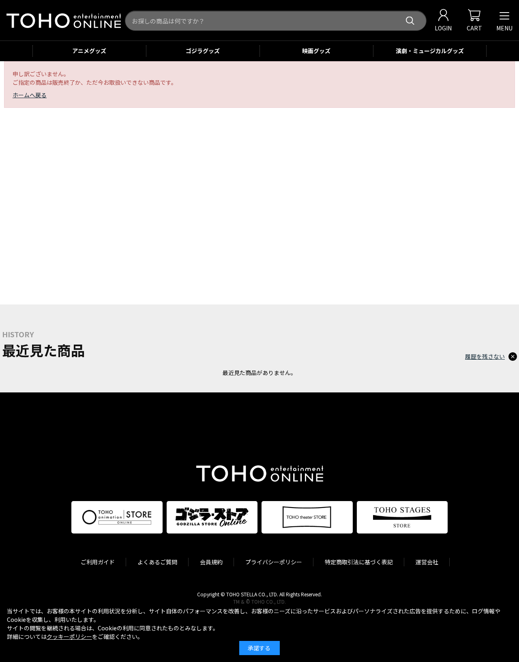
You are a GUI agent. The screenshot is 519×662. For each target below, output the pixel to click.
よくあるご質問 (157, 562)
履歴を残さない (485, 356)
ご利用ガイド (98, 562)
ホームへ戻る (30, 95)
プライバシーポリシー (273, 562)
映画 (316, 51)
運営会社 (427, 562)
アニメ (89, 51)
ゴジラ (203, 51)
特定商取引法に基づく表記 (359, 562)
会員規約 (211, 562)
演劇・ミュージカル (430, 51)
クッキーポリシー (69, 636)
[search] (410, 21)
